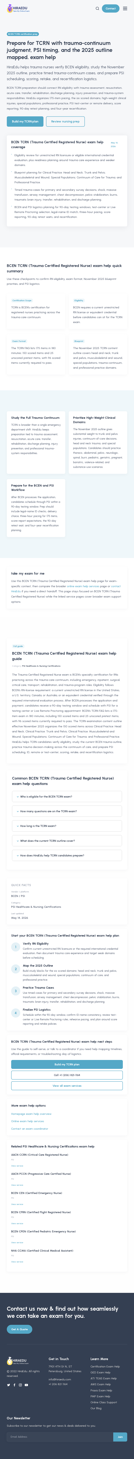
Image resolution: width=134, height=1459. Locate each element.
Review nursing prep (65, 121)
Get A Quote (19, 1329)
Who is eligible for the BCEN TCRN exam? (46, 796)
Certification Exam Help (105, 1366)
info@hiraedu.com (60, 1379)
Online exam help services (27, 1121)
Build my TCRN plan (25, 121)
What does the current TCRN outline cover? (47, 840)
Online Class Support (104, 1402)
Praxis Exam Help (101, 1390)
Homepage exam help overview (31, 1114)
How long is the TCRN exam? (38, 826)
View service (17, 1166)
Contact (111, 8)
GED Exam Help (100, 1372)
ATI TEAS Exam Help (104, 1378)
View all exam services (67, 1085)
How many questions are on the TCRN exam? (48, 811)
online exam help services (83, 586)
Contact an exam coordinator (29, 1128)
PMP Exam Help (100, 1396)
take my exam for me (27, 573)
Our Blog (96, 1408)
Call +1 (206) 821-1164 (67, 1075)
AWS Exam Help (101, 1384)
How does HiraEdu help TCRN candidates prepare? (52, 855)
